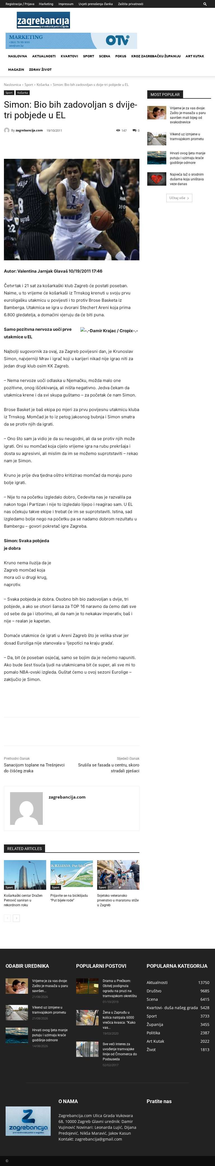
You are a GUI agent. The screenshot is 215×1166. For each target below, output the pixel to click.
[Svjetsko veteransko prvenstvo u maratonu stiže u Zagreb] (118, 875)
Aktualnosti (44, 56)
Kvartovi (69, 56)
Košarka (43, 84)
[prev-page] (7, 918)
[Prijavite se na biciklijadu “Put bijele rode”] (71, 875)
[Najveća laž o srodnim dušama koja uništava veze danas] (156, 179)
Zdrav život (40, 69)
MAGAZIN (16, 69)
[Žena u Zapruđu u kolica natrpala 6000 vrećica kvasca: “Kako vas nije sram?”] (87, 1017)
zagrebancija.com (29, 130)
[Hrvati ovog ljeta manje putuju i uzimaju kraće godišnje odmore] (156, 157)
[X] (54, 144)
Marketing (46, 3)
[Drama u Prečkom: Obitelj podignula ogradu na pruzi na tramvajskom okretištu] (87, 986)
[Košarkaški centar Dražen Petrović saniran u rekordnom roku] (25, 875)
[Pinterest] (67, 144)
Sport (88, 56)
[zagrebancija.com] (7, 130)
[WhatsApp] (80, 144)
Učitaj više (177, 197)
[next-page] (16, 918)
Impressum (66, 3)
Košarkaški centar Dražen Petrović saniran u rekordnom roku (23, 900)
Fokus (120, 56)
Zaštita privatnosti (130, 3)
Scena (104, 56)
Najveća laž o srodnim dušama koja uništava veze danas (187, 179)
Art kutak (195, 56)
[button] (205, 4)
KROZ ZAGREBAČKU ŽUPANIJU (156, 56)
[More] (93, 144)
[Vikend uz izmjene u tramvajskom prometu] (156, 138)
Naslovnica (12, 84)
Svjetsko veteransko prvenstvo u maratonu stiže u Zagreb (118, 900)
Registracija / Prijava (20, 3)
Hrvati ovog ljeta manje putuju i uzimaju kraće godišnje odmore (187, 158)
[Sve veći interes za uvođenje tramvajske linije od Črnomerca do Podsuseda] (87, 1049)
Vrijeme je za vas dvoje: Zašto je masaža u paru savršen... (50, 986)
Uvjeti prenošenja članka (96, 3)
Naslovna (17, 56)
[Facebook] (41, 144)
